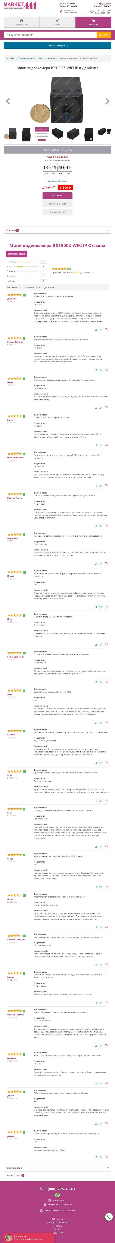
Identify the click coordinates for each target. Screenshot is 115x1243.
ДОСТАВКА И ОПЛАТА (57, 1222)
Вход (57, 24)
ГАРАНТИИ (57, 1232)
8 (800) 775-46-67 (68, 6)
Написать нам (59, 1200)
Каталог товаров (56, 45)
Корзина (93, 24)
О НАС (57, 1229)
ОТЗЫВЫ (57, 1225)
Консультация (57, 211)
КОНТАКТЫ (57, 1218)
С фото (51, 287)
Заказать (57, 195)
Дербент (107, 3)
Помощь (21, 24)
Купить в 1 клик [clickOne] (57, 203)
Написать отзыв (16, 253)
